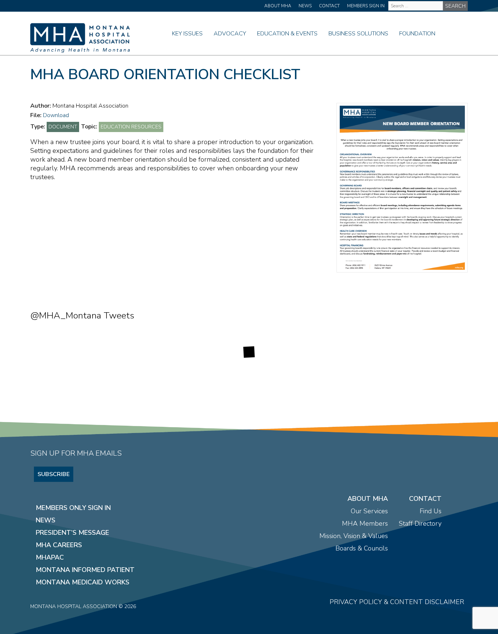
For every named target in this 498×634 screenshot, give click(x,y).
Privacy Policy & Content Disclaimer (397, 602)
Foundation (417, 34)
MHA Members (365, 523)
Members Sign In (366, 6)
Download (56, 115)
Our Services (369, 511)
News (305, 6)
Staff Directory (420, 523)
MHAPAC (50, 557)
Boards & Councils (361, 548)
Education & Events (287, 34)
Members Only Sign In (73, 507)
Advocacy (230, 34)
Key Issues (187, 34)
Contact (329, 6)
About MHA (277, 6)
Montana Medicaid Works (82, 582)
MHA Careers (59, 545)
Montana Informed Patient (85, 569)
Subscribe (54, 474)
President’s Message (72, 532)
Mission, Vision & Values (353, 535)
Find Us (430, 511)
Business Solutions (358, 34)
